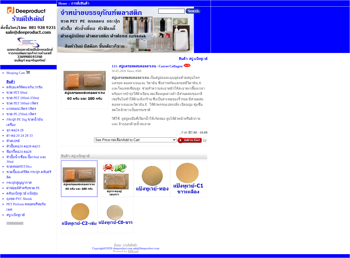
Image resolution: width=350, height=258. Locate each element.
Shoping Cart (16, 73)
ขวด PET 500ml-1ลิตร (22, 103)
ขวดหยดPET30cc (19, 166)
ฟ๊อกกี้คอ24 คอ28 (19, 152)
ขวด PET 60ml (16, 92)
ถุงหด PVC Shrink (19, 199)
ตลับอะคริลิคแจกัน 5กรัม (24, 87)
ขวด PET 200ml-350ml (22, 98)
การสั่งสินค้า (80, 3)
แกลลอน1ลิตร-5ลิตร (21, 109)
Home (62, 3)
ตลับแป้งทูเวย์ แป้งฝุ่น (22, 193)
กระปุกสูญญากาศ (19, 183)
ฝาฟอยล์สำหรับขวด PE (23, 188)
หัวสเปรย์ (13, 141)
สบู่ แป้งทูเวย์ (15, 215)
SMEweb (133, 251)
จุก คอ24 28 (15, 130)
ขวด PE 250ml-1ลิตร (21, 114)
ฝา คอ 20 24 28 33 (19, 135)
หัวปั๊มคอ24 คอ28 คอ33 (23, 146)
